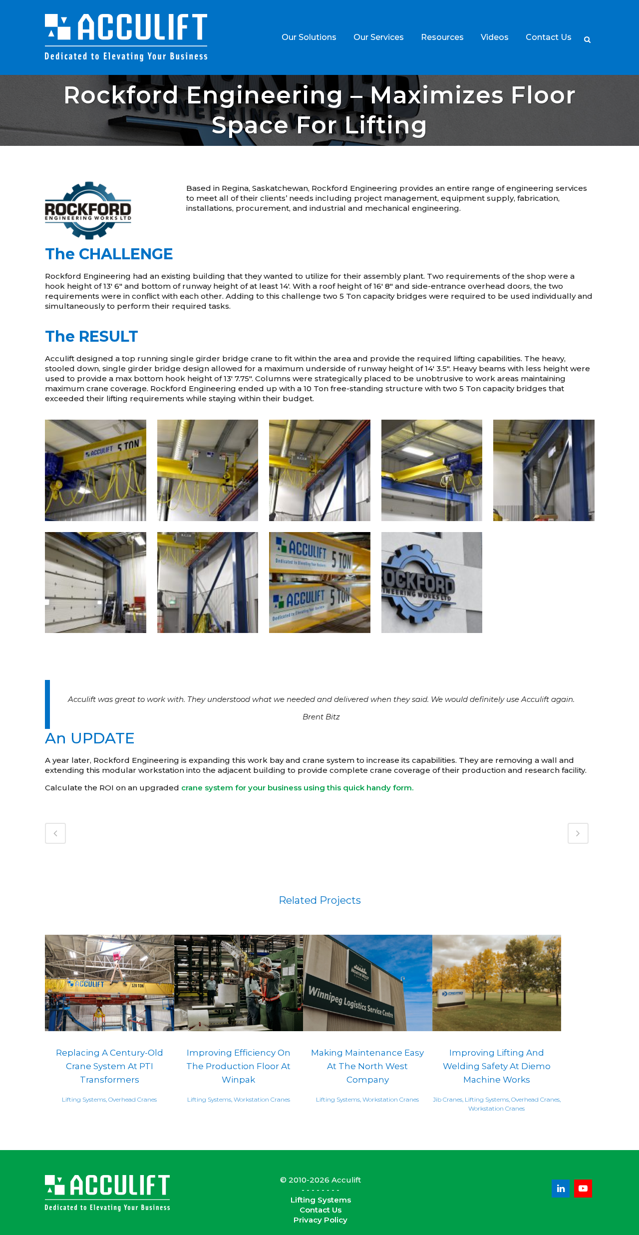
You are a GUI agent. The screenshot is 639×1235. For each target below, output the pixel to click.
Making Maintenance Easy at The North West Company (367, 1066)
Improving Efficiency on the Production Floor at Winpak (238, 1066)
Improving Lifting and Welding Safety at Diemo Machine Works (497, 1066)
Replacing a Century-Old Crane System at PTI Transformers (109, 1066)
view (109, 982)
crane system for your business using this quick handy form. (297, 787)
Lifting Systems (321, 1200)
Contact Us (320, 1210)
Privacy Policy (320, 1220)
